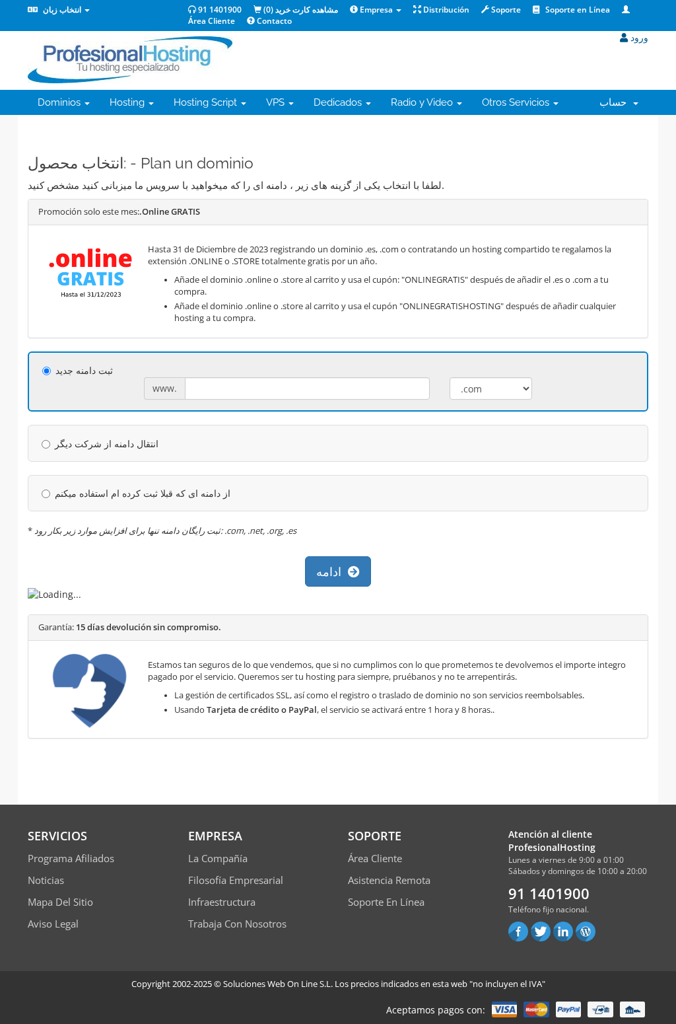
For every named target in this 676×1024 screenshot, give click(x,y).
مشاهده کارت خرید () (299, 9)
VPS (276, 102)
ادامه (332, 571)
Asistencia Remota (389, 880)
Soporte (505, 9)
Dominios (60, 102)
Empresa (376, 9)
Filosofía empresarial (235, 880)
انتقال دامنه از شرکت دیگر (106, 443)
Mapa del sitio (60, 901)
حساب (615, 102)
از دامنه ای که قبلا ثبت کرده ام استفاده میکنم (142, 493)
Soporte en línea (386, 901)
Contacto (273, 20)
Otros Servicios (517, 102)
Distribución (445, 9)
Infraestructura (221, 901)
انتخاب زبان (62, 9)
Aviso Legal (53, 923)
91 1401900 (219, 9)
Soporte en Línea (576, 9)
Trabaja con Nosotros (237, 923)
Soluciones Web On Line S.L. (278, 984)
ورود (638, 37)
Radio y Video (423, 102)
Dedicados (339, 102)
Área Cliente (375, 858)
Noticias (46, 880)
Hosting (128, 102)
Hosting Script (207, 102)
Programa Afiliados (71, 858)
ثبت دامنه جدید (84, 370)
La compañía (218, 858)
